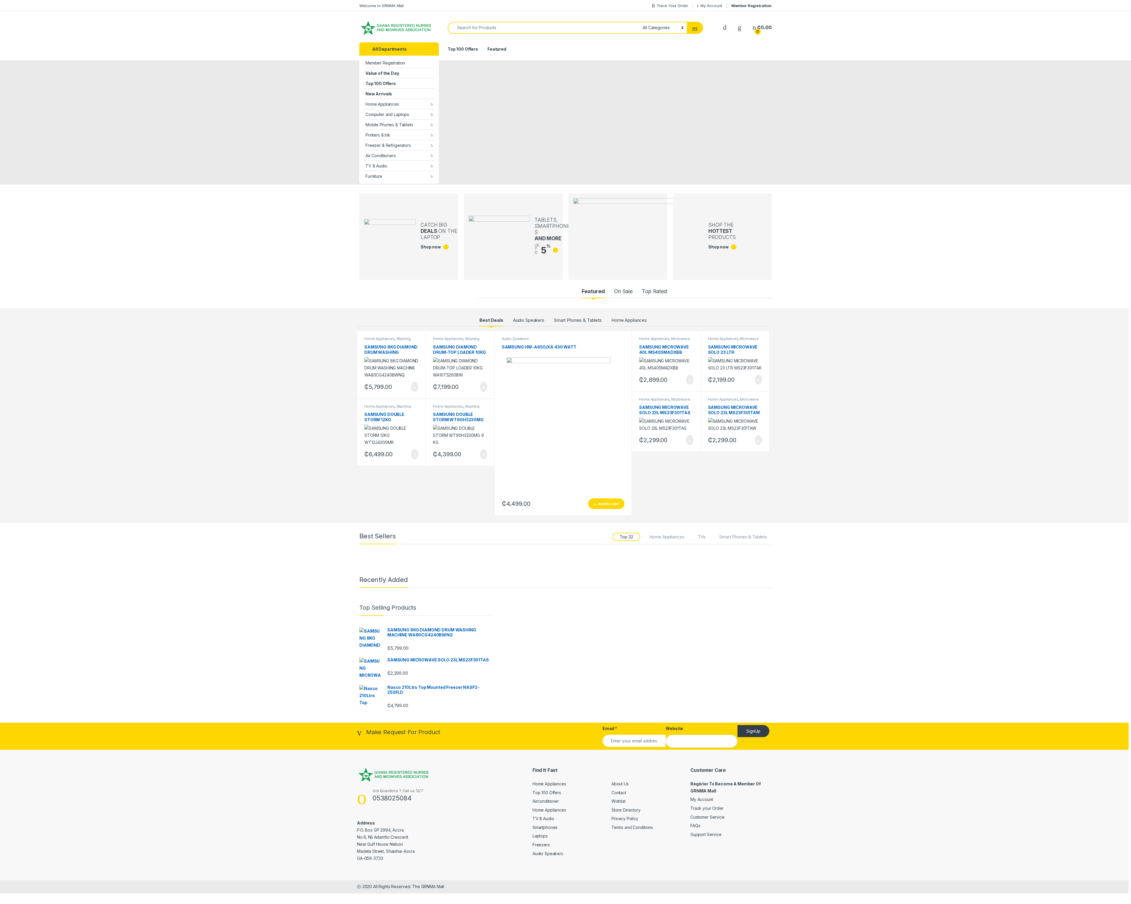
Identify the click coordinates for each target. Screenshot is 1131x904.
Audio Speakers (528, 320)
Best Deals (491, 320)
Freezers (541, 844)
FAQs (695, 825)
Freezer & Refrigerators (388, 145)
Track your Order (707, 808)
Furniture (374, 176)
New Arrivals (379, 93)
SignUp (753, 731)
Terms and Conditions (632, 827)
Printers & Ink (378, 134)
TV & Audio (376, 165)
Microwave (680, 338)
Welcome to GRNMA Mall (381, 5)
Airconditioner (546, 801)
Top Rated (654, 291)
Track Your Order (672, 5)
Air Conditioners (381, 155)
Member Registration (751, 5)
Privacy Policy (624, 818)
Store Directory (626, 809)
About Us (620, 783)
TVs (702, 537)
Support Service (706, 834)
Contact (618, 792)
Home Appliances (382, 104)
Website (674, 728)
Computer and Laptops (387, 114)
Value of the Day (382, 73)
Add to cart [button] (415, 387)
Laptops (540, 835)
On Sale (623, 291)
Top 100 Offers (381, 83)
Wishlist (618, 801)
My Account (711, 5)
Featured (496, 49)
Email (610, 728)
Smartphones (545, 827)
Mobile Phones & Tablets (389, 124)
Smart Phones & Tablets (578, 320)
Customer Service (707, 817)
